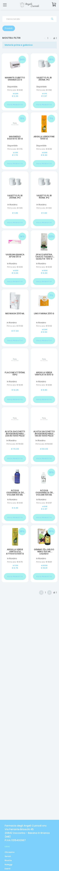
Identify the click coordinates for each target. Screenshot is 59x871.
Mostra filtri (11, 37)
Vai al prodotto (15, 104)
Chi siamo (10, 852)
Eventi (7, 868)
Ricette (8, 860)
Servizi (8, 856)
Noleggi (8, 864)
